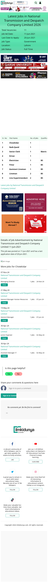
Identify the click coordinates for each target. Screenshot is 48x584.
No (18, 374)
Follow (12, 490)
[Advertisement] (24, 105)
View (4, 285)
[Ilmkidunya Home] (7, 3)
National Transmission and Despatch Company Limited (20, 276)
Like (12, 460)
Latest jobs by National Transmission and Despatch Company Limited (22, 187)
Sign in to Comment (9, 396)
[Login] (40, 3)
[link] (20, 3)
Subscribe (35, 462)
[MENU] (45, 3)
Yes (8, 374)
